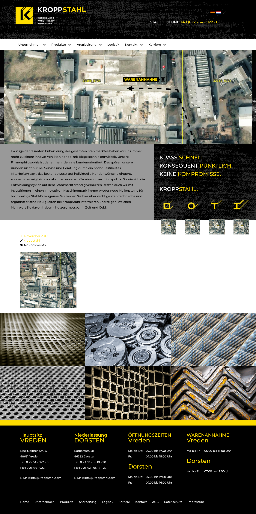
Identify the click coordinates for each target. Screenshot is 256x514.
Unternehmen (44, 502)
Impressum (196, 502)
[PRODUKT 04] (241, 218)
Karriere (124, 502)
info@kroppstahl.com (45, 478)
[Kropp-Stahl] (55, 16)
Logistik (107, 502)
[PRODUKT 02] (192, 218)
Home (24, 502)
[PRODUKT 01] (168, 218)
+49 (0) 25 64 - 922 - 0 (199, 22)
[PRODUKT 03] (217, 218)
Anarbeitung (88, 502)
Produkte (66, 502)
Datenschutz (173, 502)
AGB (155, 502)
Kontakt (141, 502)
